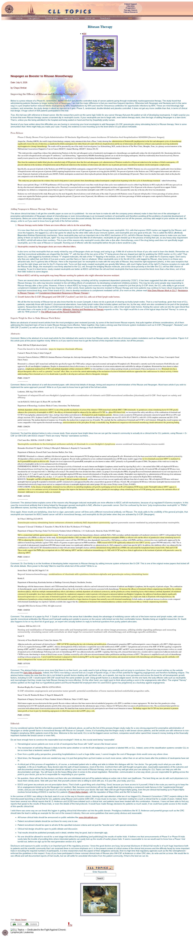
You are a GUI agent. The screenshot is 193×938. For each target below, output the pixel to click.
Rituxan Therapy (100, 26)
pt (85, 33)
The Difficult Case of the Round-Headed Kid (60, 312)
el (83, 33)
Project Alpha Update (78, 792)
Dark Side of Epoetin (32, 673)
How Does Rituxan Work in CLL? (162, 290)
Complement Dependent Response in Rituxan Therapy (63, 293)
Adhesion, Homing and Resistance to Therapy (83, 309)
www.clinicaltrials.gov (88, 817)
